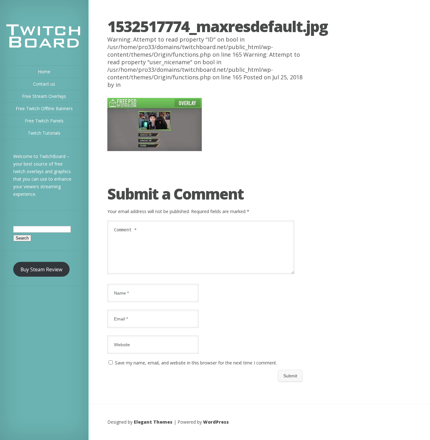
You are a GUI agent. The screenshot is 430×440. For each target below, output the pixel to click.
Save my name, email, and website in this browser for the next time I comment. (196, 363)
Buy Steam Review (41, 269)
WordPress (216, 422)
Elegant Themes (153, 422)
